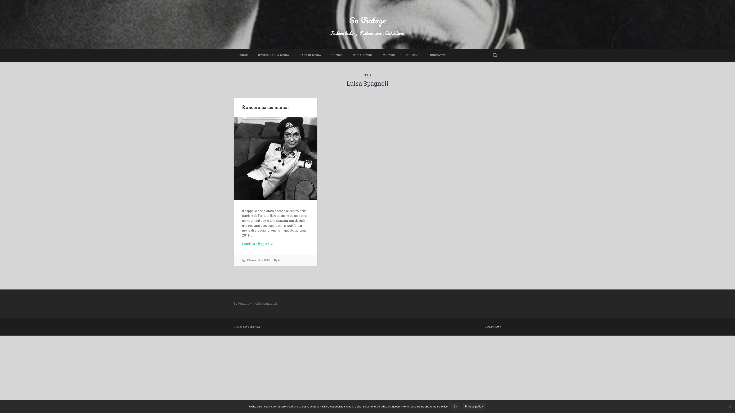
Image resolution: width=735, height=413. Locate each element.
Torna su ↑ (493, 326)
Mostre (389, 55)
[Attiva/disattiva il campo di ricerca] (494, 55)
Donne (337, 55)
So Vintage (367, 20)
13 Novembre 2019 (258, 260)
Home (243, 55)
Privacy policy (474, 406)
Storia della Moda (273, 55)
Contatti (437, 55)
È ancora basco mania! (265, 107)
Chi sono (412, 55)
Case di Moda (310, 55)
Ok (455, 406)
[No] (730, 406)
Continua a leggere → (257, 244)
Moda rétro (362, 55)
